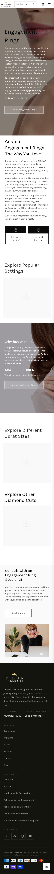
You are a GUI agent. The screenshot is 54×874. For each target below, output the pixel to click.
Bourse (7, 786)
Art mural (9, 737)
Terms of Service (28, 855)
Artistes (8, 751)
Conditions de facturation (17, 793)
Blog (6, 765)
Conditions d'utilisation (16, 813)
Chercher (8, 779)
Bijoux (7, 744)
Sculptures (9, 731)
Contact (8, 758)
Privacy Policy (14, 855)
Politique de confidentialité (18, 806)
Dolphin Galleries (15, 852)
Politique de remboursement (19, 800)
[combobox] (25, 4)
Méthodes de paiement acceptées (21, 820)
